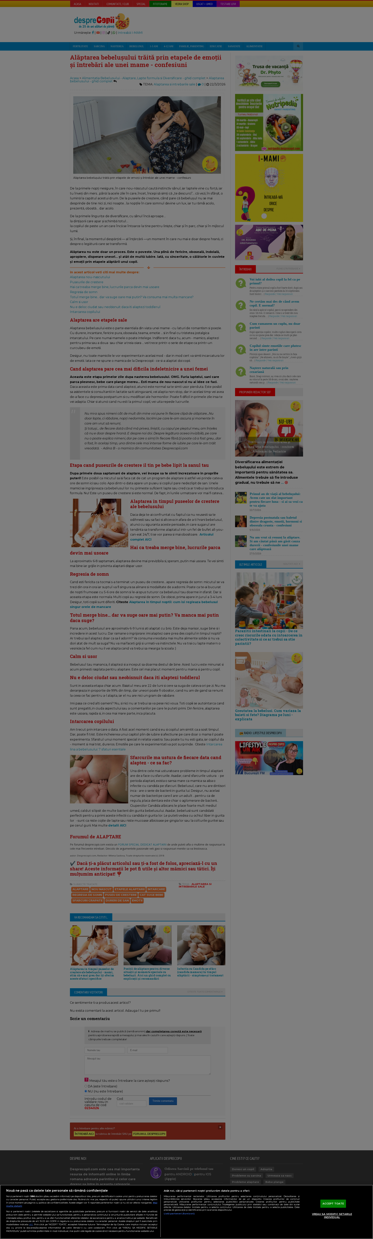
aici (31, 1224)
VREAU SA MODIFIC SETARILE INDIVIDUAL (332, 1215)
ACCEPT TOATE (333, 1203)
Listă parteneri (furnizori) (179, 1213)
